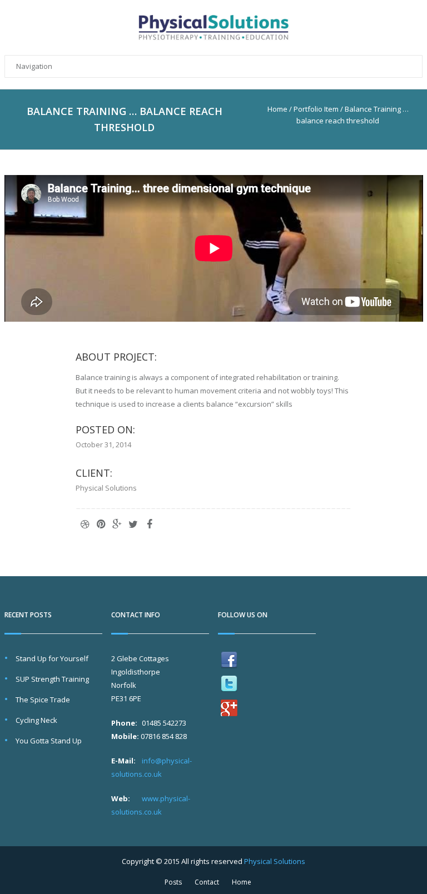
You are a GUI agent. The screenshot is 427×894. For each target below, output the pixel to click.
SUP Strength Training (52, 679)
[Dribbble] (85, 524)
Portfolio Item (316, 109)
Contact (207, 882)
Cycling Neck (36, 720)
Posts (173, 882)
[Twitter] (133, 524)
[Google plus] (117, 524)
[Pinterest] (101, 524)
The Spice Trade (43, 700)
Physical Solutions (274, 861)
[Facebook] (149, 524)
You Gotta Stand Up (49, 741)
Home (277, 109)
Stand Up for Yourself (52, 658)
